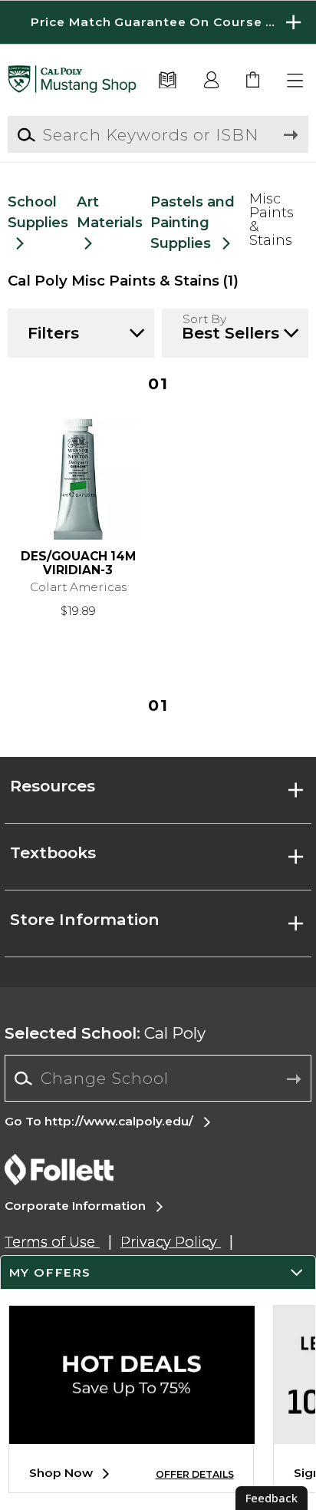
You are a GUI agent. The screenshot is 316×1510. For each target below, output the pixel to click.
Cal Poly (105, 1032)
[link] (253, 81)
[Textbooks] (168, 81)
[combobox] (158, 1078)
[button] (158, 22)
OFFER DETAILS (195, 1474)
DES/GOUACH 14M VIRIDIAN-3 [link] (78, 564)
